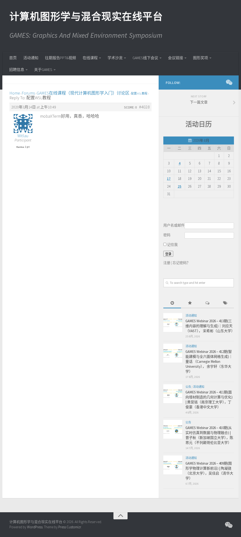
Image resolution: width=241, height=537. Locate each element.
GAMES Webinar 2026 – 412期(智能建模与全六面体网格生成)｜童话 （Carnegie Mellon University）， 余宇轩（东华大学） (209, 361)
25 (179, 186)
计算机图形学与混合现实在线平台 (85, 16)
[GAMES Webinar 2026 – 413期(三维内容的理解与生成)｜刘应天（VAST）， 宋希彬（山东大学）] (172, 322)
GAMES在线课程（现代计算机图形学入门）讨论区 (83, 93)
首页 (13, 57)
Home (14, 93)
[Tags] (225, 303)
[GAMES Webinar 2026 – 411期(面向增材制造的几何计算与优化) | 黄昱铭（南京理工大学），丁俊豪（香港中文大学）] (172, 393)
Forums (28, 93)
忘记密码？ (181, 262)
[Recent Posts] (172, 303)
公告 (188, 386)
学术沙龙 (115, 57)
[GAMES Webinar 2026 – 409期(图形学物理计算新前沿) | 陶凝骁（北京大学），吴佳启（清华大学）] (172, 464)
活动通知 (30, 57)
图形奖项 (200, 57)
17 (169, 178)
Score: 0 (130, 107)
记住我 (172, 244)
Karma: (20, 147)
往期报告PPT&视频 (60, 57)
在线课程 (90, 57)
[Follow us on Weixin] (229, 82)
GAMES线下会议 (145, 57)
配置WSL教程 (139, 93)
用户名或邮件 (174, 225)
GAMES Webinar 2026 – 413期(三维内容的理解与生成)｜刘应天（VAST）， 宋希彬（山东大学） (210, 326)
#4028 (144, 107)
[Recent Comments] (207, 303)
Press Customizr (69, 527)
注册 (166, 262)
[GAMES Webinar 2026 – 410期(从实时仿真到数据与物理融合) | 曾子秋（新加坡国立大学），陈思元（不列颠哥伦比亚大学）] (172, 429)
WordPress (35, 527)
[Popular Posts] (190, 303)
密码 (166, 235)
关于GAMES (43, 69)
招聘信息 (16, 69)
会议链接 (175, 57)
